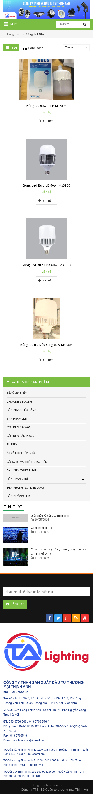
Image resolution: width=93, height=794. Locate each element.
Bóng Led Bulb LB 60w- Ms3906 (46, 185)
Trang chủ (13, 34)
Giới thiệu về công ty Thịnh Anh (50, 515)
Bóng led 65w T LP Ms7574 (46, 105)
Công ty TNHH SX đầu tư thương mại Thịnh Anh (55, 789)
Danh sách (35, 48)
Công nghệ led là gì (43, 527)
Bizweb (56, 785)
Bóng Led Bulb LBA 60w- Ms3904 (46, 265)
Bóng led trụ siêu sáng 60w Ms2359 (46, 344)
